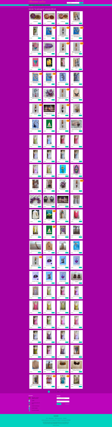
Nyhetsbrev (65, 418)
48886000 (59, 420)
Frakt (47, 418)
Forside (29, 6)
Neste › (58, 391)
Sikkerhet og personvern (58, 418)
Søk (81, 2)
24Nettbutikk (57, 425)
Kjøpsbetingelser (51, 418)
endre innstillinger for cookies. (65, 423)
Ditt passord (58, 400)
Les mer (59, 423)
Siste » (62, 391)
